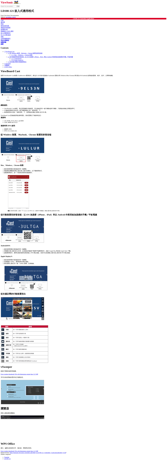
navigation (8, 17)
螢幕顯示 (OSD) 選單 (7, 31)
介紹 (2, 20)
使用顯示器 (4, 29)
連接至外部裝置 (5, 27)
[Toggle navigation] (20, 3)
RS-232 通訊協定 (6, 35)
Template (6, 457)
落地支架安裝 (5, 25)
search (14, 17)
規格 (2, 36)
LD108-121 (7, 459)
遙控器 (3, 22)
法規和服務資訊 (5, 38)
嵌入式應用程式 (5, 33)
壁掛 (2, 24)
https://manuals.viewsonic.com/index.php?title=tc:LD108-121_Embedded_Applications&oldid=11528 (38, 452)
